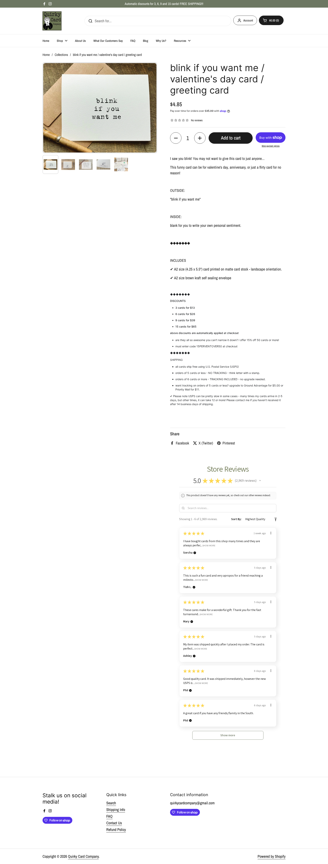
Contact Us (114, 822)
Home (46, 54)
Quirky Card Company (83, 856)
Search (111, 802)
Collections (61, 54)
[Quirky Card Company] (52, 20)
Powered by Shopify (271, 856)
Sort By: (236, 519)
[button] (175, 138)
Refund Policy (116, 829)
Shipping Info (115, 809)
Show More (208, 545)
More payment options (271, 146)
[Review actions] (271, 533)
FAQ (109, 816)
